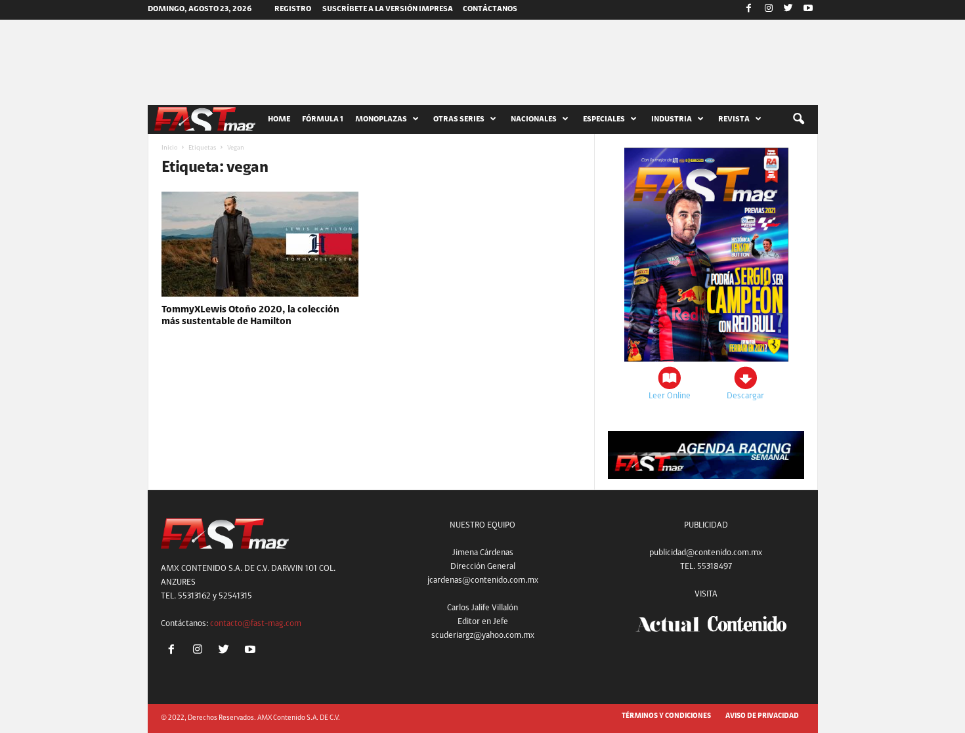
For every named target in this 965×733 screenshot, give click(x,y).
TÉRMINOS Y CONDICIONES (666, 716)
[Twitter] (788, 10)
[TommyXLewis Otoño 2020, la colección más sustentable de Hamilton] (259, 244)
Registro (292, 9)
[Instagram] (769, 10)
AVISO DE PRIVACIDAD (762, 716)
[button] (798, 119)
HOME (279, 119)
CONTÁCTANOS (490, 9)
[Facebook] (749, 10)
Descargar (745, 396)
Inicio (169, 148)
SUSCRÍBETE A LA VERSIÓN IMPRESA (387, 9)
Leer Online (670, 396)
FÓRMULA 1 (322, 119)
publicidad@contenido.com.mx (705, 553)
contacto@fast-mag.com (255, 623)
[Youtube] (808, 10)
